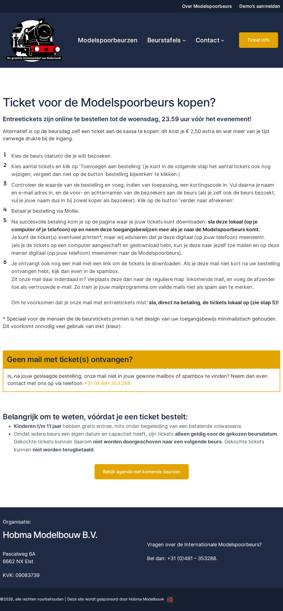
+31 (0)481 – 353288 (191, 558)
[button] (258, 40)
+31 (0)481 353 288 (107, 383)
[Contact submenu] (222, 40)
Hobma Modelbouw (146, 599)
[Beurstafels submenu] (184, 40)
